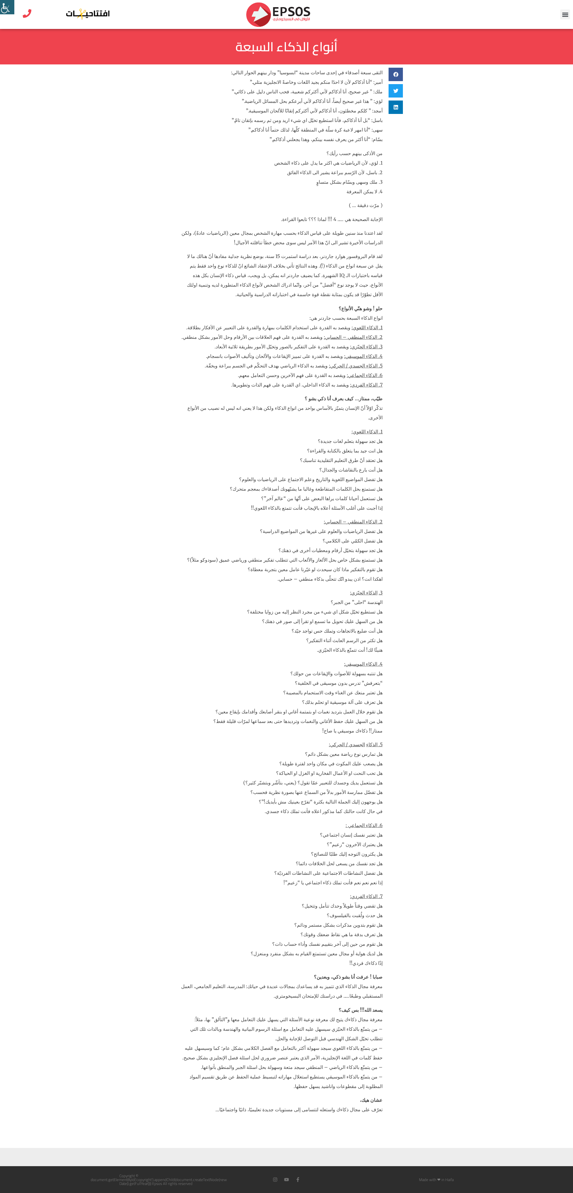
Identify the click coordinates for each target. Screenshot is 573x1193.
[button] (565, 14)
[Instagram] (275, 1179)
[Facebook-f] (297, 1179)
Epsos (157, 1183)
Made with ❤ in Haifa (436, 1179)
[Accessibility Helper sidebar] (7, 7)
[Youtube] (286, 1179)
